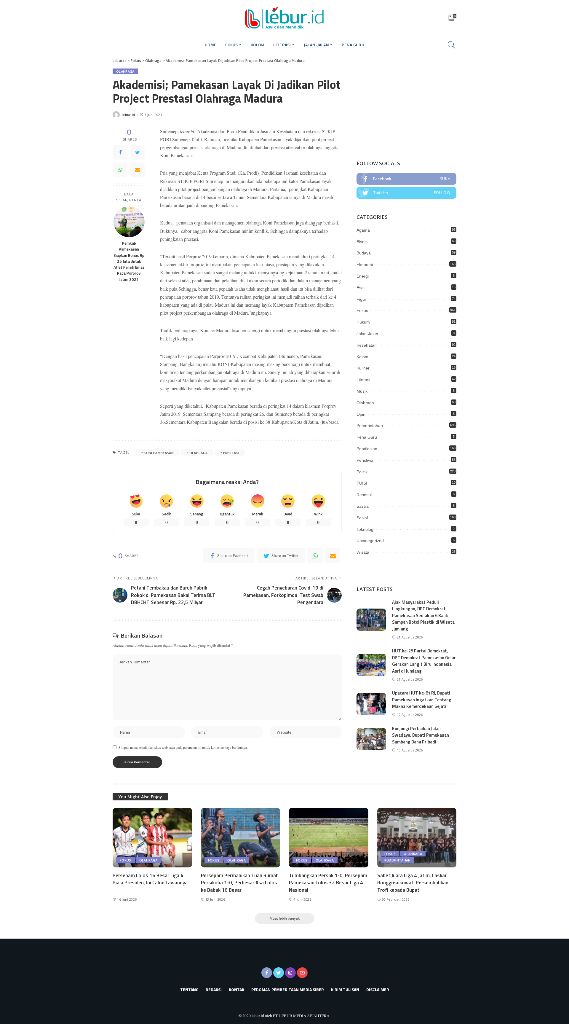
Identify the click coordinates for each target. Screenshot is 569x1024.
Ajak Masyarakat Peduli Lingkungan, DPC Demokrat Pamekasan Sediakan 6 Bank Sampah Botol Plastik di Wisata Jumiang (423, 615)
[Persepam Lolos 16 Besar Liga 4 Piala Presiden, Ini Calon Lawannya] (152, 837)
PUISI (362, 483)
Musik (362, 391)
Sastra (363, 506)
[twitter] (406, 193)
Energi (363, 276)
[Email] (137, 170)
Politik (362, 471)
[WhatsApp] (120, 170)
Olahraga (125, 71)
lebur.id (128, 114)
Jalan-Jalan (367, 333)
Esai (361, 287)
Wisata (363, 552)
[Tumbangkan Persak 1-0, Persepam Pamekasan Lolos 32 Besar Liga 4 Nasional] (328, 837)
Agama (363, 230)
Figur (361, 299)
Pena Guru (367, 437)
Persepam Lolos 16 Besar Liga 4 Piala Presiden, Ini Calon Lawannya (150, 879)
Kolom (362, 356)
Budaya (364, 253)
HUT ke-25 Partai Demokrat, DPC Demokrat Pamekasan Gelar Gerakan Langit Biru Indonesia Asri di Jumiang (424, 660)
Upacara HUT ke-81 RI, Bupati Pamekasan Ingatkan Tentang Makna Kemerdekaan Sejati (421, 699)
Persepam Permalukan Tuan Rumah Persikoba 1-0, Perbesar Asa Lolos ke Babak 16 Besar (240, 883)
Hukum (363, 322)
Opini (361, 414)
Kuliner (363, 368)
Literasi (363, 379)
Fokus (362, 310)
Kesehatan (367, 345)
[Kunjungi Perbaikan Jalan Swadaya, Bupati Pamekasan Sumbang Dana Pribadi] (371, 739)
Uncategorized (370, 540)
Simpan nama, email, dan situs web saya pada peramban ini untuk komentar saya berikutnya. (183, 747)
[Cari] (451, 45)
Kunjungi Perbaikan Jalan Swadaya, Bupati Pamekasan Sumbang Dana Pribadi (420, 735)
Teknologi (365, 529)
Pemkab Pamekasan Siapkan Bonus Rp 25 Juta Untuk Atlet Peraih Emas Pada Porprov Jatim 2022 (129, 261)
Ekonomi (365, 264)
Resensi (364, 494)
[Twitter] (137, 152)
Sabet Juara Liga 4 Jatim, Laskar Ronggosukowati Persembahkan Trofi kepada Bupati (412, 883)
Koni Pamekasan (159, 452)
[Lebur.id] (284, 18)
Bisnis (362, 241)
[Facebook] (120, 152)
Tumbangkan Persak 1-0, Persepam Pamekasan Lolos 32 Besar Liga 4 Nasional (328, 883)
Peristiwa (365, 460)
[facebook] (406, 179)
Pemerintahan (370, 425)
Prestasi (231, 452)
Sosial (362, 517)
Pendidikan (367, 448)
